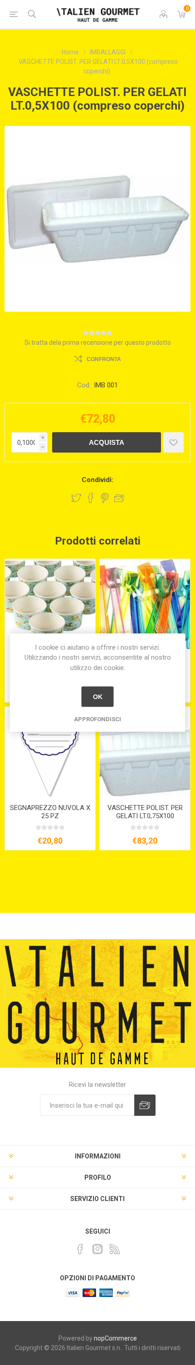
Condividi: (97, 480)
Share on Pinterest (105, 498)
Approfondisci (97, 719)
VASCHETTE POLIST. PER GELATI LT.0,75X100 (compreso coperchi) (145, 816)
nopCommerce (115, 1338)
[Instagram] (97, 1249)
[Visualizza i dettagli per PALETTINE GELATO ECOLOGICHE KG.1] (145, 604)
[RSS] (114, 1249)
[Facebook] (80, 1249)
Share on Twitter (76, 498)
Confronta (104, 359)
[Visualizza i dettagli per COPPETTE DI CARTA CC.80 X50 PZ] (50, 604)
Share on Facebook (91, 498)
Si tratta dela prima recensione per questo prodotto (97, 342)
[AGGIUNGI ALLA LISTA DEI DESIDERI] (173, 442)
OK (97, 696)
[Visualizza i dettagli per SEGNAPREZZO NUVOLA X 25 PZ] (50, 752)
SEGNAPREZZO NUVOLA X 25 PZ (50, 812)
